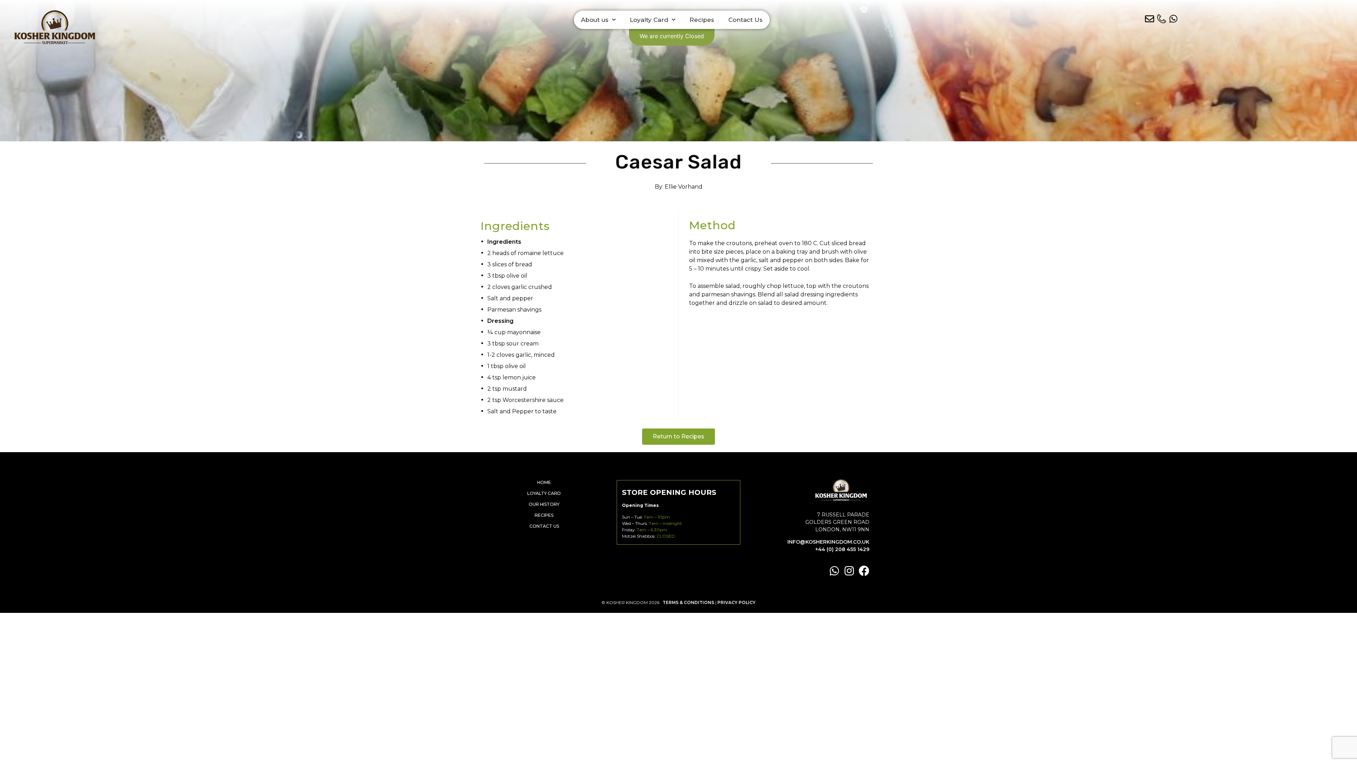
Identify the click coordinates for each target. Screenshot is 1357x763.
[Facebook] (864, 571)
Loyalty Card (649, 19)
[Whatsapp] (834, 571)
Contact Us (745, 19)
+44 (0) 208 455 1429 (842, 549)
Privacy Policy (736, 602)
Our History (544, 504)
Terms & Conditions (688, 602)
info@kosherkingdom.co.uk (828, 542)
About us (595, 19)
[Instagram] (849, 571)
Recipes (701, 19)
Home (544, 482)
